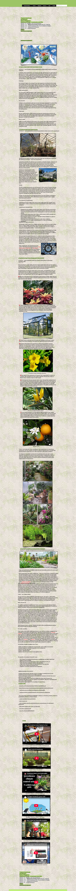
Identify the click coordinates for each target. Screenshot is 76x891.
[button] (66, 1)
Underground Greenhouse (33, 27)
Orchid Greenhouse (31, 28)
